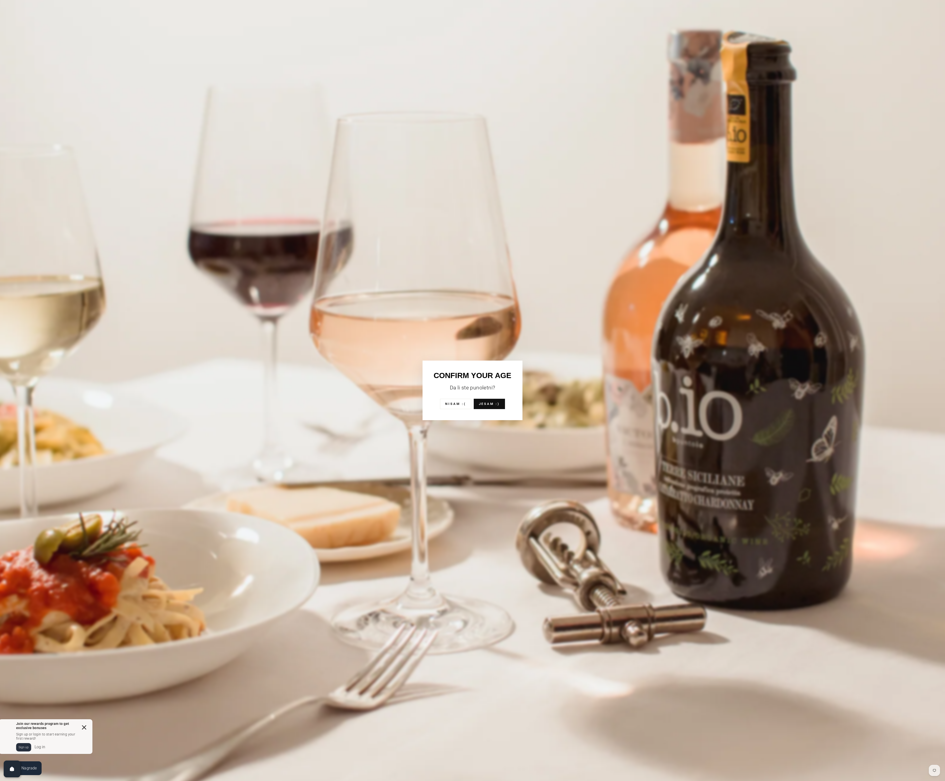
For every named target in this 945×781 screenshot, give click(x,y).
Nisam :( (455, 404)
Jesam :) (489, 404)
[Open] (12, 769)
